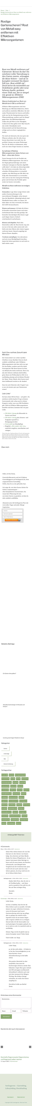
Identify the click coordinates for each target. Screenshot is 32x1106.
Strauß (4, 808)
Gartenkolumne (13, 801)
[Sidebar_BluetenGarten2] (16, 524)
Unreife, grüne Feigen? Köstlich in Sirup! (13, 738)
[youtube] (21, 1093)
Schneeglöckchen (6, 793)
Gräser (19, 789)
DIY (18, 778)
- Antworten (17, 849)
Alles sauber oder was (18, 426)
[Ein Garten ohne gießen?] (16, 648)
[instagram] (14, 1093)
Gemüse (22, 782)
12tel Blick (12, 804)
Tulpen (15, 812)
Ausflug (19, 804)
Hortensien (16, 793)
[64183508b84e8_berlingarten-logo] (16, 1078)
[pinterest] (17, 1093)
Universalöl (8, 424)
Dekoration (5, 786)
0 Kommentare (14, 1061)
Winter (20, 786)
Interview (25, 778)
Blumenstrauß (13, 797)
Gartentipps (23, 801)
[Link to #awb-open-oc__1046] (29, 3)
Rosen (11, 775)
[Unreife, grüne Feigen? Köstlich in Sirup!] (16, 712)
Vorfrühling (11, 823)
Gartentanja (4, 898)
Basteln (26, 789)
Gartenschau (5, 819)
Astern (18, 823)
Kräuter (13, 786)
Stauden (5, 775)
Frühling (4, 797)
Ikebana (4, 804)
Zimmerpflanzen (6, 812)
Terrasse (21, 808)
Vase (13, 778)
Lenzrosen (5, 789)
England (4, 801)
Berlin (23, 793)
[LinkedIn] (9, 839)
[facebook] (10, 1093)
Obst (4, 823)
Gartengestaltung (20, 775)
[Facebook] (3, 839)
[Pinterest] (22, 839)
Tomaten (5, 815)
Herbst (24, 815)
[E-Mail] (28, 839)
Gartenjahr (22, 812)
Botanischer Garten (15, 815)
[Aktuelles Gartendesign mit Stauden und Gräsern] (16, 679)
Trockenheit (15, 819)
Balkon (21, 797)
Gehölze (13, 789)
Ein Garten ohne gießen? (9, 673)
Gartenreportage (6, 782)
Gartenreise (5, 778)
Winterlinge (24, 819)
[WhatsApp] (16, 839)
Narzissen (26, 804)
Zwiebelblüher (12, 808)
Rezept (15, 782)
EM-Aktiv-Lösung (10, 413)
